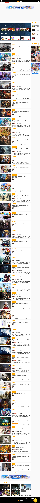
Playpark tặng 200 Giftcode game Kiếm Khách (19, 214)
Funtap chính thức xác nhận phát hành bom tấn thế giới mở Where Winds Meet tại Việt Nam (6, 489)
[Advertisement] (20, 15)
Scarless (15, 270)
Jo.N (15, 431)
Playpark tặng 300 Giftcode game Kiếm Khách (19, 241)
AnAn (15, 279)
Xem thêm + (15, 472)
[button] (30, 31)
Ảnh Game (35, 43)
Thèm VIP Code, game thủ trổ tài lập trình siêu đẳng (20, 366)
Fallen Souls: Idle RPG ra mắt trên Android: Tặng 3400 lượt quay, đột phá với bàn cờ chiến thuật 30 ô (16, 495)
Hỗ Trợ (10, 498)
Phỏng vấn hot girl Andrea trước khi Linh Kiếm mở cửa (20, 465)
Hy (14, 58)
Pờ (14, 296)
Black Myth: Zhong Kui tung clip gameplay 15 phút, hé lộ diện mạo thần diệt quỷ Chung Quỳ (16, 489)
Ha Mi (15, 315)
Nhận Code (37, 26)
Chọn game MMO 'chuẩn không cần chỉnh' (18, 393)
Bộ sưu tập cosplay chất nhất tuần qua (18, 223)
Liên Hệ (7, 498)
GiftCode (34, 22)
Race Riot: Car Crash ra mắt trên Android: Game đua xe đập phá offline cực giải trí (26, 495)
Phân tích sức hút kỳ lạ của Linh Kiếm (18, 447)
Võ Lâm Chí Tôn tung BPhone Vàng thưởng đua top (20, 322)
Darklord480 (15, 413)
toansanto (15, 421)
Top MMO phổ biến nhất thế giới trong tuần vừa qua (20, 294)
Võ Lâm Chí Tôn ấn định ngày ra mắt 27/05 (19, 375)
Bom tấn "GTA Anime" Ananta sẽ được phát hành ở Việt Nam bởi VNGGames (25, 489)
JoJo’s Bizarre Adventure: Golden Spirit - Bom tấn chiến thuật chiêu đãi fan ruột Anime (6, 495)
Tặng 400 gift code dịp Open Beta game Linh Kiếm (20, 402)
